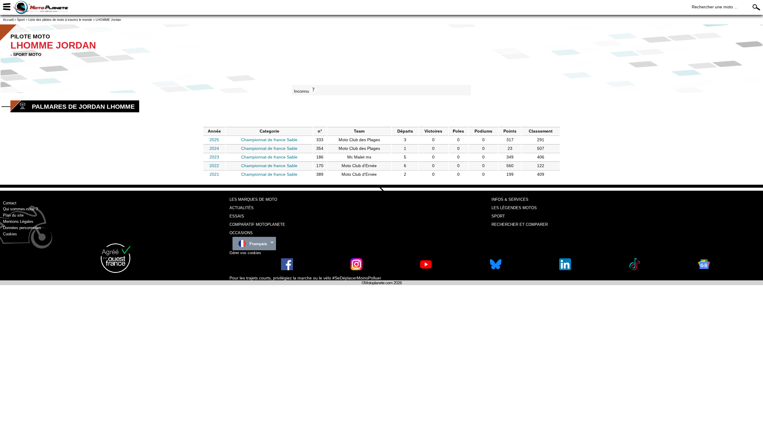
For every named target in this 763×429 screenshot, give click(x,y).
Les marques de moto (253, 199)
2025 (214, 139)
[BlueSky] (496, 269)
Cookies (10, 234)
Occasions (241, 233)
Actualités (241, 208)
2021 (214, 174)
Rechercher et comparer (519, 224)
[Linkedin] (565, 269)
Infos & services (509, 199)
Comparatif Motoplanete (257, 224)
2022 (214, 165)
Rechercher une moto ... (715, 6)
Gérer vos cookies (245, 253)
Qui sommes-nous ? (20, 209)
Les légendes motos (514, 208)
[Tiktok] (635, 269)
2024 (214, 148)
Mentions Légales (18, 221)
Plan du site (13, 215)
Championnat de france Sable (269, 139)
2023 (214, 157)
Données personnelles (22, 228)
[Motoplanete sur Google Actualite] (704, 269)
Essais (236, 216)
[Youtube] (426, 269)
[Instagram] (356, 269)
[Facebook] (287, 269)
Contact (9, 203)
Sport (498, 216)
